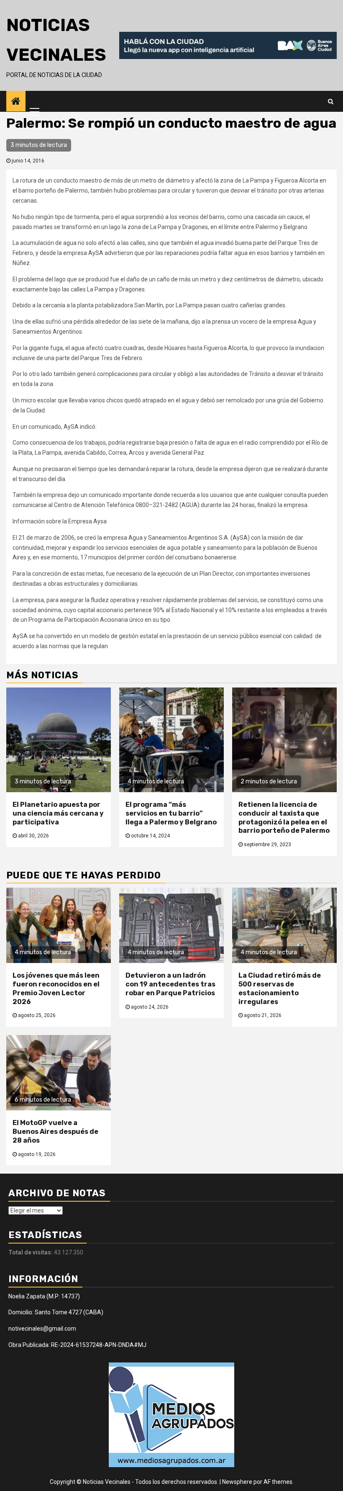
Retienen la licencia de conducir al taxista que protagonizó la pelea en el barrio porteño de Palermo (284, 817)
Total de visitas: (31, 1252)
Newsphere (237, 1481)
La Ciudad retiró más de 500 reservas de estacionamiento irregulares (279, 988)
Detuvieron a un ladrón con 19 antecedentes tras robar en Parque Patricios (170, 984)
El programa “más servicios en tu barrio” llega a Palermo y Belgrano (171, 813)
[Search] (330, 101)
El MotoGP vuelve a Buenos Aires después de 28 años (55, 1131)
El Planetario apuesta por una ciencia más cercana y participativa (58, 813)
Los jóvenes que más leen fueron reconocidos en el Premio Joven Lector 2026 (56, 988)
